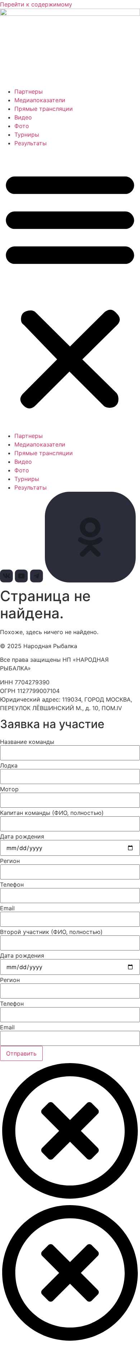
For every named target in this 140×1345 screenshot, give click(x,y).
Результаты (30, 143)
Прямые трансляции (43, 108)
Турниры (26, 134)
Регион (10, 861)
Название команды (27, 742)
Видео (23, 117)
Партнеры (28, 91)
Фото (21, 125)
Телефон (12, 884)
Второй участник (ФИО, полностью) (51, 932)
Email (7, 908)
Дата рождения (22, 836)
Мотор (9, 789)
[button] (70, 289)
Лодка (9, 765)
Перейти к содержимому (36, 4)
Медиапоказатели (39, 100)
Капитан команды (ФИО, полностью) (52, 813)
